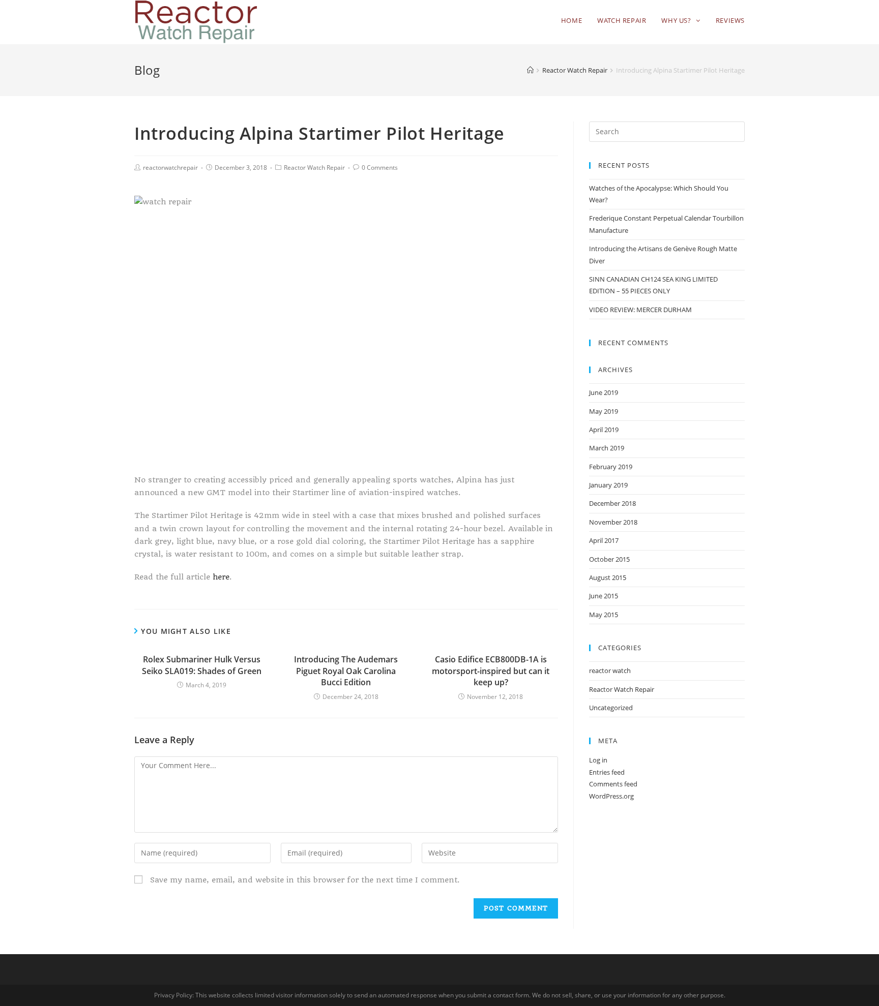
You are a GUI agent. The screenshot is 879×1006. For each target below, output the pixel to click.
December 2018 (612, 503)
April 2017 (604, 540)
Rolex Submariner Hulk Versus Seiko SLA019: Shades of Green (201, 665)
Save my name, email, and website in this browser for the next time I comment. (305, 880)
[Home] (530, 70)
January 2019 (608, 485)
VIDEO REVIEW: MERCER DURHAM (640, 309)
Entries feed (607, 772)
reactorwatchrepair (170, 167)
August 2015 (607, 577)
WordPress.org (611, 796)
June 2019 (603, 392)
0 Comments (380, 167)
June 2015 (603, 595)
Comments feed (613, 783)
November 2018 (613, 522)
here (221, 577)
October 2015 (609, 559)
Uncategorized (611, 707)
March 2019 (606, 447)
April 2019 (604, 429)
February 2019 (610, 466)
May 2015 (603, 614)
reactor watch (610, 670)
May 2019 (603, 411)
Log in (598, 760)
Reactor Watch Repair (314, 167)
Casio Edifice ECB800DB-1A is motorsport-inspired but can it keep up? (490, 671)
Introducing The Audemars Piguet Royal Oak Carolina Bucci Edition (346, 671)
